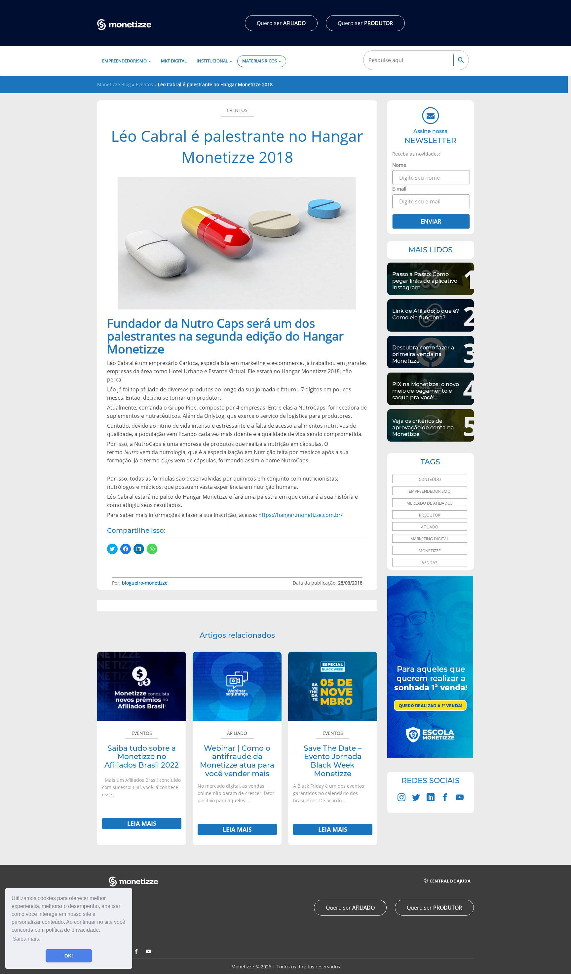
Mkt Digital (174, 61)
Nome (399, 165)
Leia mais (141, 823)
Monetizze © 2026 (251, 966)
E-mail (399, 188)
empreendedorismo (429, 491)
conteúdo (430, 479)
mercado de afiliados (429, 503)
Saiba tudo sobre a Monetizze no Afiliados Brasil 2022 (141, 757)
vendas (430, 562)
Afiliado (237, 733)
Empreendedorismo (125, 61)
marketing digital (429, 539)
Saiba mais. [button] (26, 939)
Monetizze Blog (114, 84)
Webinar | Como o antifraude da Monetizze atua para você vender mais (237, 761)
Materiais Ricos (260, 61)
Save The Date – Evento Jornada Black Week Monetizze (333, 761)
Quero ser (281, 23)
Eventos (144, 84)
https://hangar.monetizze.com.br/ (300, 515)
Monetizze (430, 551)
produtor (429, 515)
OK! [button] (68, 955)
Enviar (431, 221)
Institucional (213, 61)
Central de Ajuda (450, 881)
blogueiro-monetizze (145, 583)
